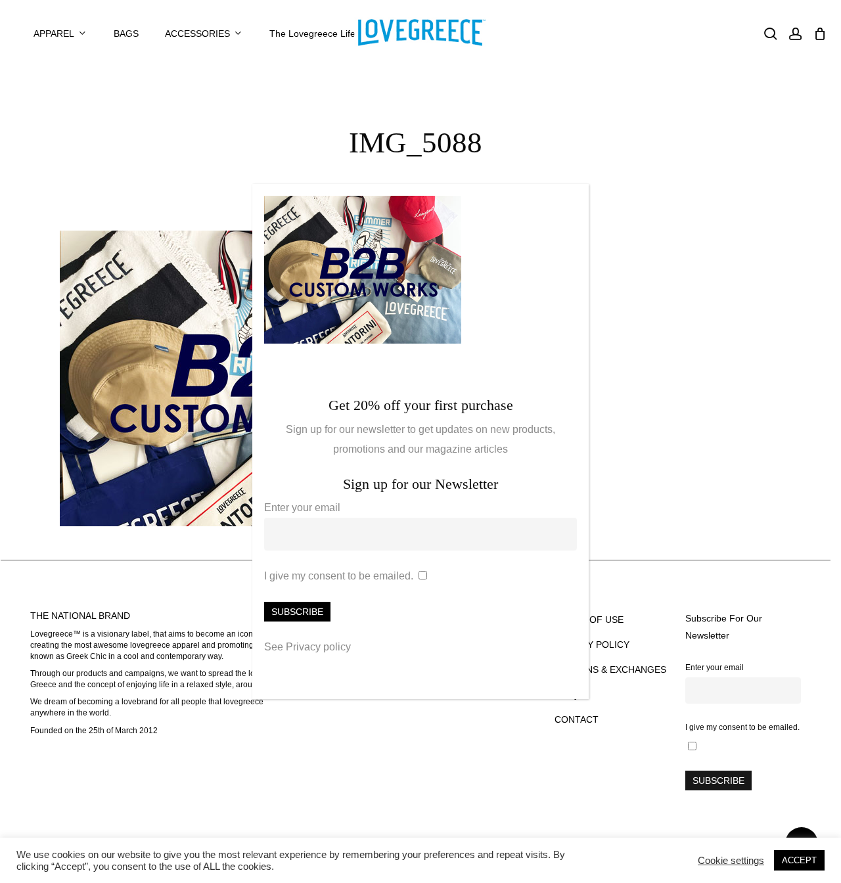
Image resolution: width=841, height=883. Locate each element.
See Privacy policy (307, 646)
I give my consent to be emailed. (338, 575)
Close (572, 201)
